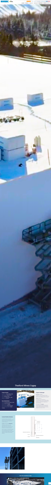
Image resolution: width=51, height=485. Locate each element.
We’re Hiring (38, 1)
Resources (40, 3)
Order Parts (35, 1)
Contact (45, 3)
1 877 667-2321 (43, 1)
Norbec (23, 3)
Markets (26, 3)
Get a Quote (28, 1)
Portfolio (36, 3)
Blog (32, 1)
